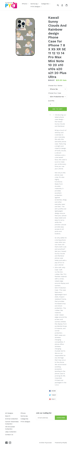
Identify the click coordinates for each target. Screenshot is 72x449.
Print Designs (36, 6)
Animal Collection (11, 419)
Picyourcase (48, 442)
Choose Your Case (54, 93)
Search (7, 416)
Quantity (51, 101)
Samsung (35, 4)
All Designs (9, 413)
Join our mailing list (43, 413)
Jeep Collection (10, 432)
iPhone (25, 4)
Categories (46, 4)
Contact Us (9, 434)
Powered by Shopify (61, 442)
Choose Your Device (55, 85)
